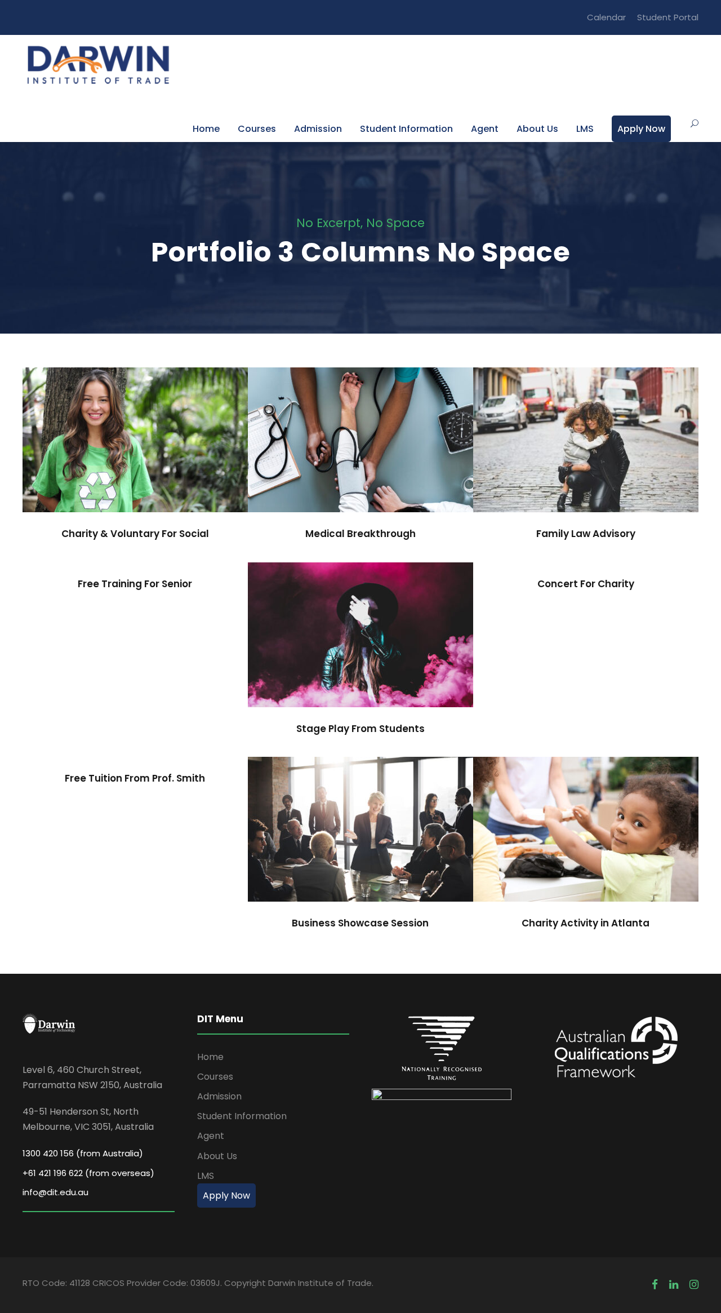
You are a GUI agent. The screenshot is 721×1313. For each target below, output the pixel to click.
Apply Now (641, 128)
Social (155, 465)
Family (572, 465)
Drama (379, 659)
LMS (585, 128)
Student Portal (667, 17)
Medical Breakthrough (360, 448)
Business (360, 854)
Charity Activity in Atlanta (585, 837)
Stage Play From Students (360, 643)
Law (604, 465)
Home (206, 128)
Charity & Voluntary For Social (135, 448)
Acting (341, 659)
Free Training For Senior (135, 584)
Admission (318, 128)
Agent (485, 128)
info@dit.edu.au (55, 1192)
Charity (117, 465)
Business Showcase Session (360, 837)
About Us (537, 128)
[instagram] (693, 1284)
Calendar (606, 17)
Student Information (406, 128)
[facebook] (655, 1284)
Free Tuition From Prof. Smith (135, 778)
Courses (257, 128)
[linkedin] (673, 1284)
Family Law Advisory (586, 448)
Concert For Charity (585, 584)
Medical (360, 465)
